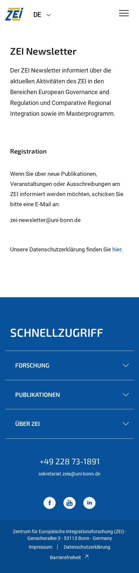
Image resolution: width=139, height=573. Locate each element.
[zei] (14, 14)
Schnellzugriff (56, 332)
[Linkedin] (89, 503)
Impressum (40, 547)
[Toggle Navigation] (124, 14)
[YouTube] (69, 503)
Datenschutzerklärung (87, 547)
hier (116, 249)
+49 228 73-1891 (69, 461)
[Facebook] (50, 503)
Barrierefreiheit (65, 557)
